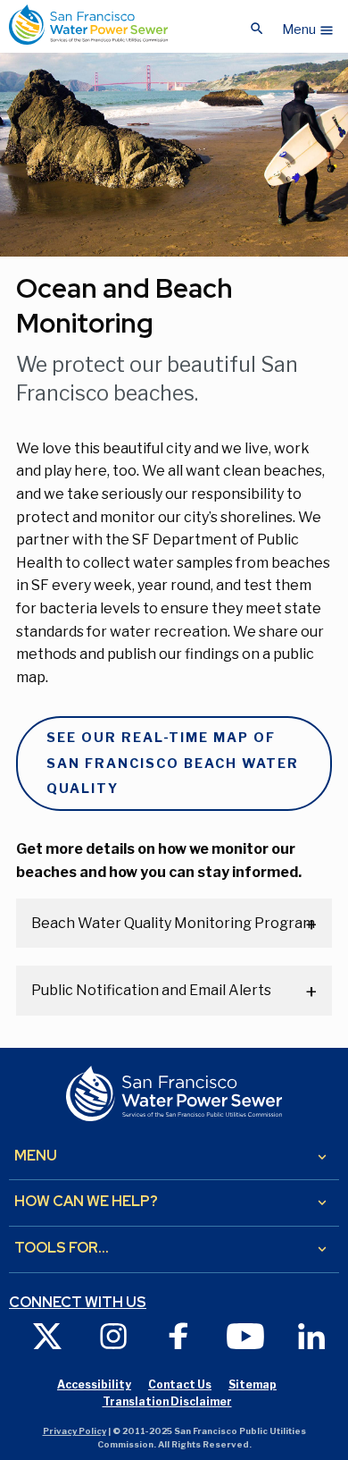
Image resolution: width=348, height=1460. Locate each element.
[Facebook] (179, 1335)
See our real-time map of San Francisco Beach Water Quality (172, 764)
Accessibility (94, 1384)
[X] (47, 1335)
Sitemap (252, 1384)
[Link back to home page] (88, 24)
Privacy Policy (74, 1431)
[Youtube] (245, 1335)
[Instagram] (113, 1335)
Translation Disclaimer (167, 1401)
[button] (308, 25)
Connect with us (77, 1302)
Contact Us (179, 1384)
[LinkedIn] (311, 1335)
